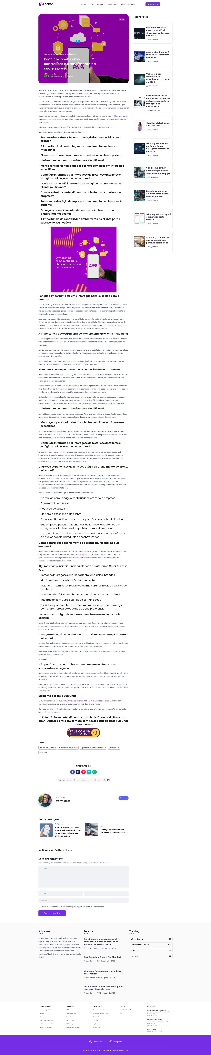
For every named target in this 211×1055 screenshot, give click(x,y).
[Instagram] (115, 1042)
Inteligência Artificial (73, 1027)
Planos (42, 1013)
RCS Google (70, 1024)
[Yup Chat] (45, 4)
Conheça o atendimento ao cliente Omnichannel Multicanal (113, 831)
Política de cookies (46, 1027)
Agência (96, 1024)
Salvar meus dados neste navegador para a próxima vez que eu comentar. (72, 907)
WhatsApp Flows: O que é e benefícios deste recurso (158, 217)
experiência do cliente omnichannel (93, 748)
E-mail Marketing (96, 701)
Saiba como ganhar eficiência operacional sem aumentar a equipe (158, 171)
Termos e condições (46, 1020)
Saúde (95, 1020)
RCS (64, 701)
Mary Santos (54, 74)
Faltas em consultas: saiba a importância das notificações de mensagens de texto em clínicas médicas (68, 831)
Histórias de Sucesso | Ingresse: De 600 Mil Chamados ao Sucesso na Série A (157, 31)
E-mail (68, 1017)
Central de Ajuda (126, 1010)
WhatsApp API (71, 1013)
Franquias (96, 1027)
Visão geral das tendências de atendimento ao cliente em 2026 (157, 78)
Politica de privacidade (47, 1024)
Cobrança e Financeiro (100, 1013)
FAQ (121, 1013)
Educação (96, 1017)
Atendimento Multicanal (47, 748)
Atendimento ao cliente (54, 54)
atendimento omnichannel (68, 748)
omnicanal (43, 752)
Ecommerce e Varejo (100, 1010)
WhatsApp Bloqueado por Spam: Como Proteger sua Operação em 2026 (157, 147)
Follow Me (123, 798)
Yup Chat (44, 623)
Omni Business (71, 54)
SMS (60, 701)
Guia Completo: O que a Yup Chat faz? (158, 124)
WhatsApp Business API (77, 701)
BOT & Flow (70, 1020)
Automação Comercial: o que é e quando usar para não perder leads (158, 240)
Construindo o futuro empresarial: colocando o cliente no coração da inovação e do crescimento (158, 101)
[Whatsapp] (95, 1042)
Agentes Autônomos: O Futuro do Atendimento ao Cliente (157, 55)
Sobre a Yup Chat (45, 1010)
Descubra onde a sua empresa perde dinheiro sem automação (158, 194)
